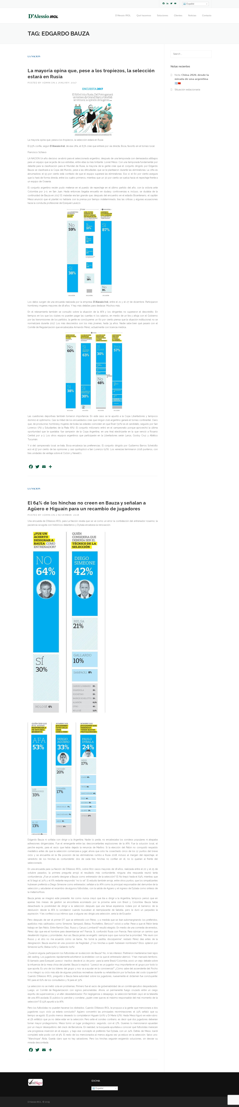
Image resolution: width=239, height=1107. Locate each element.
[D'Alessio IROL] (43, 16)
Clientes (178, 15)
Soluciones (162, 15)
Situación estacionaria (187, 89)
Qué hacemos (144, 15)
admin (46, 82)
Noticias (192, 15)
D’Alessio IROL (123, 15)
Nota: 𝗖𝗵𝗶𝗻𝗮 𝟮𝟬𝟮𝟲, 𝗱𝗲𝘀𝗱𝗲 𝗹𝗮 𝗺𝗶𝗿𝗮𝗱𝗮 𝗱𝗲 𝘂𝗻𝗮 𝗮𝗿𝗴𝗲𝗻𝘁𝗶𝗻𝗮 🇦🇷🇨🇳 (192, 79)
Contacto (206, 15)
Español (190, 4)
